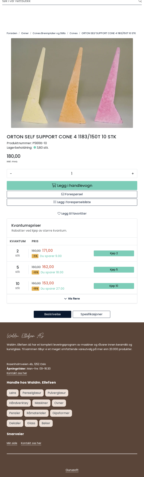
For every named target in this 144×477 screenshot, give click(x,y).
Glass (31, 423)
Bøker (46, 423)
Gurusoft (72, 470)
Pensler (14, 413)
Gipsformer (61, 413)
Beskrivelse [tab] (52, 314)
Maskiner (41, 403)
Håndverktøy (18, 403)
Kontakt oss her (17, 373)
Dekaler (15, 423)
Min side (12, 443)
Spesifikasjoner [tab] (92, 314)
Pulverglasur (57, 393)
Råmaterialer (36, 413)
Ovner (59, 403)
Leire (12, 393)
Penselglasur (31, 393)
